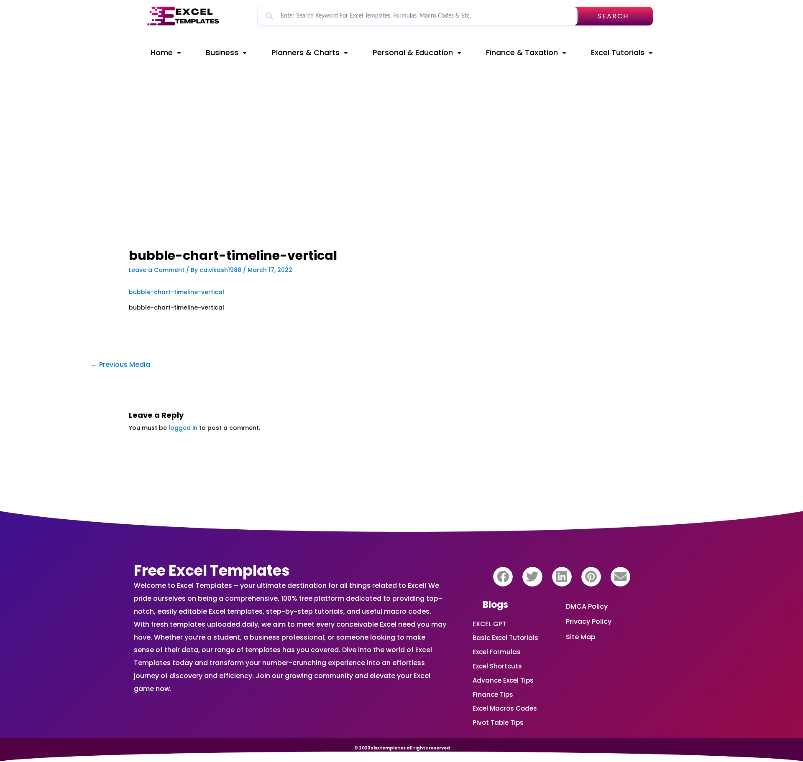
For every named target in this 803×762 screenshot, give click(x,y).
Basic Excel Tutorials (505, 637)
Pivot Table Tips (498, 722)
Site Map (581, 637)
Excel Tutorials (617, 52)
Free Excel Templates (212, 570)
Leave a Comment (156, 270)
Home (162, 52)
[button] (503, 577)
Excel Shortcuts (497, 666)
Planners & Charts (305, 52)
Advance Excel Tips (503, 680)
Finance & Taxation (522, 52)
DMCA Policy (587, 606)
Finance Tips (493, 694)
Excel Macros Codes (505, 708)
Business (222, 52)
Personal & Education (413, 52)
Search (613, 16)
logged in (183, 428)
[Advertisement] (308, 186)
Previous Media (120, 364)
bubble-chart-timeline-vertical (176, 292)
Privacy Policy (588, 621)
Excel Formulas (497, 652)
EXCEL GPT (489, 624)
